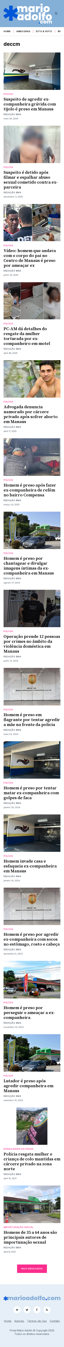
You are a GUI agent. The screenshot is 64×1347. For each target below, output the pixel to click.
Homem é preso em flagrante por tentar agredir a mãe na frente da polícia (32, 719)
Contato (55, 1320)
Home (7, 31)
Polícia (8, 94)
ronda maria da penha (18, 1149)
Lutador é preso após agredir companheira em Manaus (28, 1086)
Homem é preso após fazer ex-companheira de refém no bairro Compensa (30, 490)
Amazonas (23, 31)
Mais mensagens (32, 1268)
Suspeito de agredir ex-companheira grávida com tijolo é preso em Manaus (30, 104)
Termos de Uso (37, 1320)
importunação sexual (19, 1227)
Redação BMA (12, 114)
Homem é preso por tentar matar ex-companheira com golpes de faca (31, 793)
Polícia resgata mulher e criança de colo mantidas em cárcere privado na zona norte (32, 1162)
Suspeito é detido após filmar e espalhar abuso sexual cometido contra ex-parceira (31, 180)
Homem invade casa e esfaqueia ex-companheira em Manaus (30, 866)
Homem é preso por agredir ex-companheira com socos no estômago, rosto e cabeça (32, 939)
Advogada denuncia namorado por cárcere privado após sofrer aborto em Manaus (31, 414)
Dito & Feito (44, 31)
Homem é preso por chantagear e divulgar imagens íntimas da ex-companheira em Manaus (29, 566)
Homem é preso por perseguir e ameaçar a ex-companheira (29, 1012)
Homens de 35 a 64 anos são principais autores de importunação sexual (30, 1237)
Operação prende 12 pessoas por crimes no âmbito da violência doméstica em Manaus (32, 644)
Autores (19, 1320)
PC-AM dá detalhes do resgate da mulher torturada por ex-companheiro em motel (27, 336)
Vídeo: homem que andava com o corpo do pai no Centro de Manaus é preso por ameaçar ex (30, 258)
